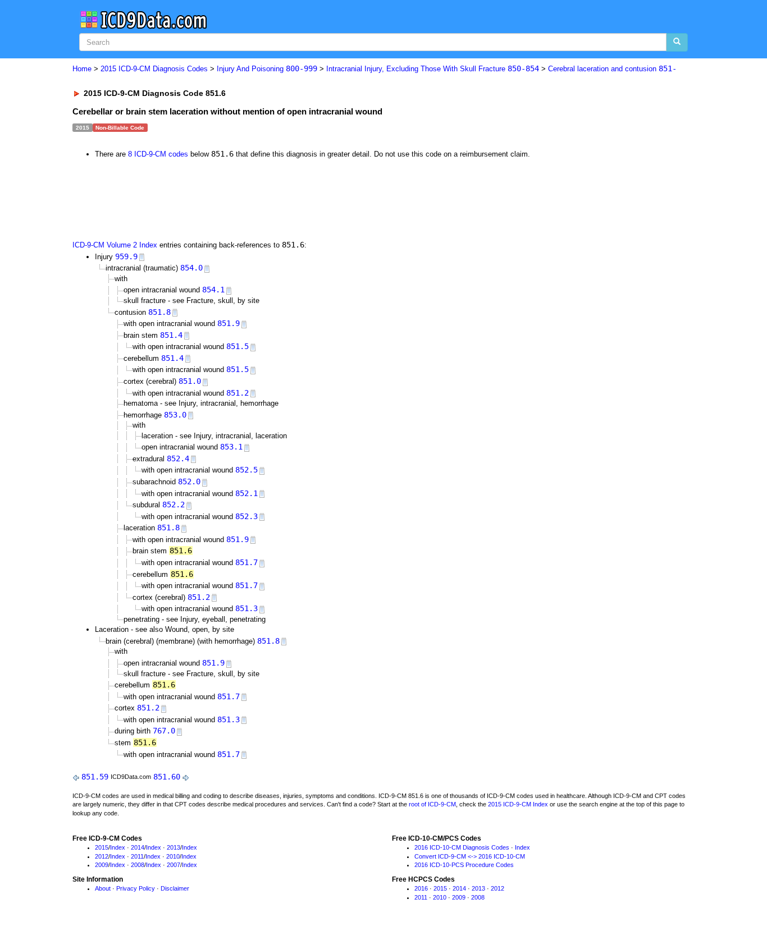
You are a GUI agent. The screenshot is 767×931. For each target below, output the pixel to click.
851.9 (228, 323)
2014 (137, 847)
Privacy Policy (135, 888)
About (103, 888)
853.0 (175, 414)
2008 (137, 864)
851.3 (246, 608)
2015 (101, 847)
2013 (173, 847)
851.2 (237, 392)
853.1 (231, 446)
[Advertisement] (273, 198)
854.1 (213, 289)
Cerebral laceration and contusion (612, 69)
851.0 (190, 381)
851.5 (237, 346)
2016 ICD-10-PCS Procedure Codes (464, 864)
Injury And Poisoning (267, 69)
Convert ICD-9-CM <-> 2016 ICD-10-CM (469, 856)
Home (82, 69)
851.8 (159, 312)
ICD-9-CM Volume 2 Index (114, 245)
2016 (421, 888)
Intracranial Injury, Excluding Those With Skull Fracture (432, 69)
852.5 (246, 469)
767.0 (164, 730)
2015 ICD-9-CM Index (518, 804)
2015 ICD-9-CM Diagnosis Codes (154, 69)
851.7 (246, 562)
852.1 (246, 493)
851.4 (171, 335)
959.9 (126, 256)
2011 (137, 856)
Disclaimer (175, 888)
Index (117, 847)
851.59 (94, 776)
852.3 (246, 516)
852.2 (173, 504)
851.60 (166, 776)
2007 (173, 864)
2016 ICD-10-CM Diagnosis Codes (461, 847)
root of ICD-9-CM (432, 804)
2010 (173, 856)
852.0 (189, 481)
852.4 (178, 458)
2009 (101, 864)
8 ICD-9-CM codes (158, 154)
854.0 (191, 267)
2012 (101, 856)
